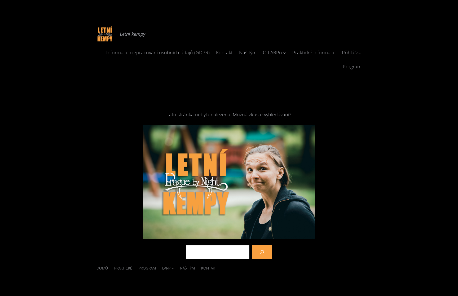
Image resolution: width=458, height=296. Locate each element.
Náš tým (248, 52)
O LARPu (272, 52)
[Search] (262, 252)
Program (352, 66)
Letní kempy (132, 34)
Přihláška (352, 52)
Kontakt (224, 52)
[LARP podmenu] (172, 268)
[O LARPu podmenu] (284, 52)
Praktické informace (314, 52)
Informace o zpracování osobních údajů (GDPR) (158, 52)
